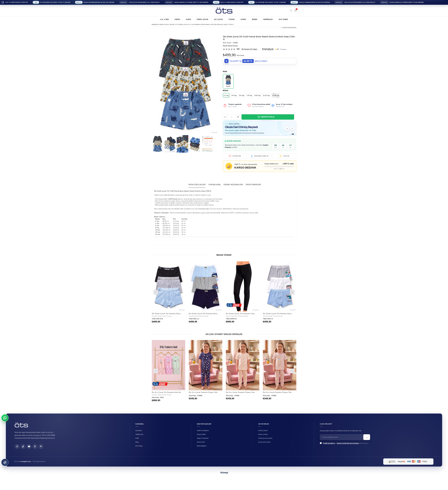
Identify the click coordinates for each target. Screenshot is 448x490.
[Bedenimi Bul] (5, 462)
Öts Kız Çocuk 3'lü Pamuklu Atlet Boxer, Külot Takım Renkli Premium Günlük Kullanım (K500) (167, 395)
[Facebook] (34, 449)
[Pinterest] (40, 449)
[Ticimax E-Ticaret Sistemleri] (224, 476)
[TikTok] (23, 449)
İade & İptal (201, 445)
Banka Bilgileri (201, 449)
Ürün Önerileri (253, 188)
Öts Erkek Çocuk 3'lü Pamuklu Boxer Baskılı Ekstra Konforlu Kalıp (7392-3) (278, 317)
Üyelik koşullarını (329, 446)
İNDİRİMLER (268, 19)
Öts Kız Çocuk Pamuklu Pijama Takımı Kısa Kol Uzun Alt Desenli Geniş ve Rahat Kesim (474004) (278, 395)
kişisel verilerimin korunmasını (348, 446)
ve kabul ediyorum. (346, 446)
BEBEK (254, 19)
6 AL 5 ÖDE (164, 19)
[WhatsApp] (5, 417)
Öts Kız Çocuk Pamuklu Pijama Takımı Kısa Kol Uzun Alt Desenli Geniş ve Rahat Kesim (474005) (241, 395)
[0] (295, 10)
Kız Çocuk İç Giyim (264, 445)
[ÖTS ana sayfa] (21, 428)
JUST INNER (283, 19)
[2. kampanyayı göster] (293, 137)
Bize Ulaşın (139, 449)
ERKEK (177, 19)
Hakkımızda (139, 438)
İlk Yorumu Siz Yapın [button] (249, 49)
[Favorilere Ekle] (168, 374)
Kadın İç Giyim (263, 438)
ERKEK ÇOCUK (202, 19)
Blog (137, 445)
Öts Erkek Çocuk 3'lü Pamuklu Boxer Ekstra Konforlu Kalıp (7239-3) (167, 317)
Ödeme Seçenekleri (233, 188)
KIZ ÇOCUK (218, 19)
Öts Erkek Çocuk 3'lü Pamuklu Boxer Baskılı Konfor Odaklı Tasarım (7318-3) (204, 317)
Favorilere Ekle (168, 295)
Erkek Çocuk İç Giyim (265, 441)
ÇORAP (243, 19)
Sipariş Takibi (201, 438)
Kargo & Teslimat (202, 441)
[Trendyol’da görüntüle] (267, 49)
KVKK (137, 441)
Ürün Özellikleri (196, 188)
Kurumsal (139, 427)
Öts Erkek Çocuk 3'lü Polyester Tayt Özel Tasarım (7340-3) (241, 317)
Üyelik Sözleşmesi (203, 434)
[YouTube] (28, 449)
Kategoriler (263, 427)
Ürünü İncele (177, 295)
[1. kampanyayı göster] (291, 137)
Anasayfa (138, 434)
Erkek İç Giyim (263, 434)
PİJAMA (232, 19)
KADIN (188, 19)
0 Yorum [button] (283, 49)
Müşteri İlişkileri (204, 427)
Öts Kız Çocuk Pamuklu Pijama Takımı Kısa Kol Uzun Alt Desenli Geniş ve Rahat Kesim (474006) (204, 395)
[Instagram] (17, 449)
